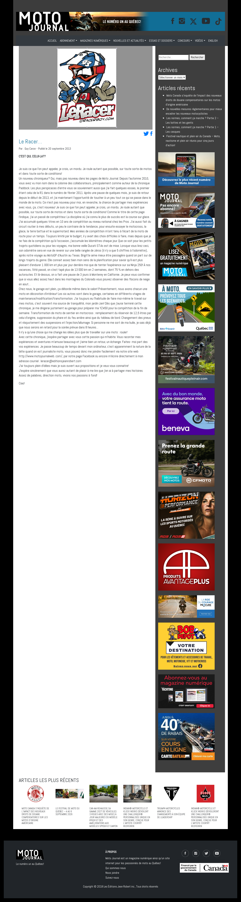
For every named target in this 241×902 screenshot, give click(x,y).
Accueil (52, 41)
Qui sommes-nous (115, 868)
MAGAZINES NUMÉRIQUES (94, 41)
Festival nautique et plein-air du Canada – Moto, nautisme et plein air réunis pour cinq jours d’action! (193, 140)
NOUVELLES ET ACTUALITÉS (128, 41)
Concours (184, 41)
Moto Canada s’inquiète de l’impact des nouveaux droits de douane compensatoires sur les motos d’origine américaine (194, 99)
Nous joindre (112, 873)
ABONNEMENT (67, 41)
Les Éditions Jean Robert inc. (119, 886)
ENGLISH (213, 41)
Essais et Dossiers (160, 41)
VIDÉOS (199, 41)
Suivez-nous (112, 878)
